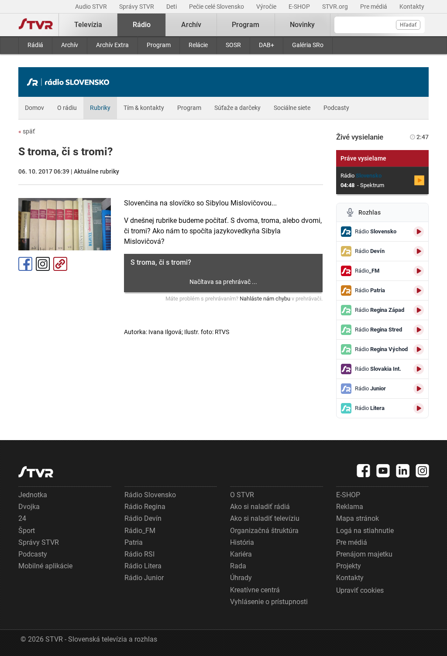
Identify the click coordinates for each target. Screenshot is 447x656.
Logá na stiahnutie (365, 530)
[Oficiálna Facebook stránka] (363, 470)
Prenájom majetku (364, 554)
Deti (172, 6)
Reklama (349, 506)
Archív (69, 44)
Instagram (43, 264)
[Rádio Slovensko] (70, 82)
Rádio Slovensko (150, 495)
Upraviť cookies (360, 590)
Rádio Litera (143, 566)
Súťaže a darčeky (237, 107)
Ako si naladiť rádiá (260, 506)
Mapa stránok (357, 518)
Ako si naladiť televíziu (264, 518)
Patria (133, 542)
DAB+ (266, 44)
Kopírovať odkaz (60, 264)
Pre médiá (374, 6)
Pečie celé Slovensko (217, 6)
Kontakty (411, 6)
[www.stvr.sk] (35, 472)
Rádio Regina (144, 506)
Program (159, 44)
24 (22, 518)
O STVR (242, 495)
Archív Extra (112, 44)
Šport (26, 530)
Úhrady (241, 578)
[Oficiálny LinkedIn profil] (403, 470)
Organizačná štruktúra (264, 530)
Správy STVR (137, 6)
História (242, 542)
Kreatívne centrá (255, 590)
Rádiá (35, 44)
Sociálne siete (292, 107)
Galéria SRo (307, 44)
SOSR (233, 44)
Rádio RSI (139, 554)
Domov (34, 107)
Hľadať (408, 25)
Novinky (302, 24)
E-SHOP (300, 6)
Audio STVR (91, 6)
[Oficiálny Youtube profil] (383, 470)
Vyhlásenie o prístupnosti (269, 602)
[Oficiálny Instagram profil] (422, 470)
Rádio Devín (143, 518)
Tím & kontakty (144, 107)
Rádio (142, 24)
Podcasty (336, 107)
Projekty (348, 566)
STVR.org (335, 6)
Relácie (198, 44)
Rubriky (100, 107)
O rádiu (67, 107)
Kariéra (241, 554)
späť (26, 131)
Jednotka (32, 495)
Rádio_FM (139, 530)
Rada (238, 566)
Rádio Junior (144, 578)
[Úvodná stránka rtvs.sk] (35, 25)
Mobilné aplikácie (45, 566)
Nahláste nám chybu (265, 298)
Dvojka (29, 506)
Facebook (25, 264)
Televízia (88, 24)
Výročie (267, 6)
